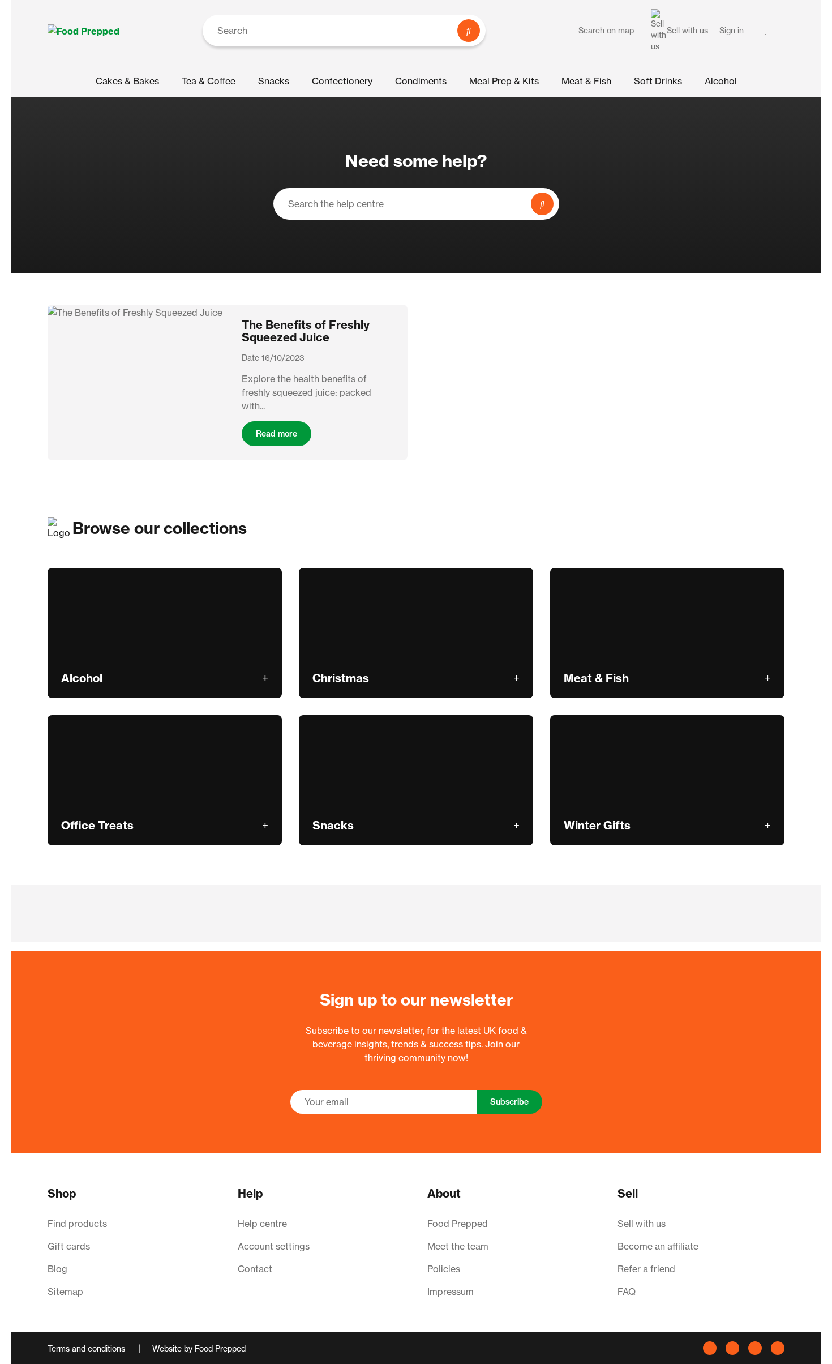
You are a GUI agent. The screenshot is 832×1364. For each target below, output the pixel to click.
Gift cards (69, 1246)
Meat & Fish (586, 81)
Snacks (273, 81)
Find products (77, 1223)
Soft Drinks (658, 81)
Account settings (274, 1246)
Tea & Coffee (208, 81)
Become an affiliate (657, 1246)
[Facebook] (755, 1348)
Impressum (450, 1291)
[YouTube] (710, 1348)
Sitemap (65, 1291)
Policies (443, 1269)
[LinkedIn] (732, 1348)
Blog (57, 1269)
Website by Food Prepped (199, 1348)
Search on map (606, 30)
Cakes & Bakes (127, 81)
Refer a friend (646, 1269)
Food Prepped (457, 1223)
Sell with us (641, 1223)
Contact (255, 1269)
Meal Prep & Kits (504, 81)
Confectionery (342, 81)
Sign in (731, 30)
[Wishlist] (766, 30)
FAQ (626, 1291)
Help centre (262, 1223)
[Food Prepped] (83, 30)
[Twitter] (777, 1348)
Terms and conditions (87, 1348)
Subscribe (509, 1102)
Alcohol (721, 81)
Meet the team (457, 1246)
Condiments (421, 81)
